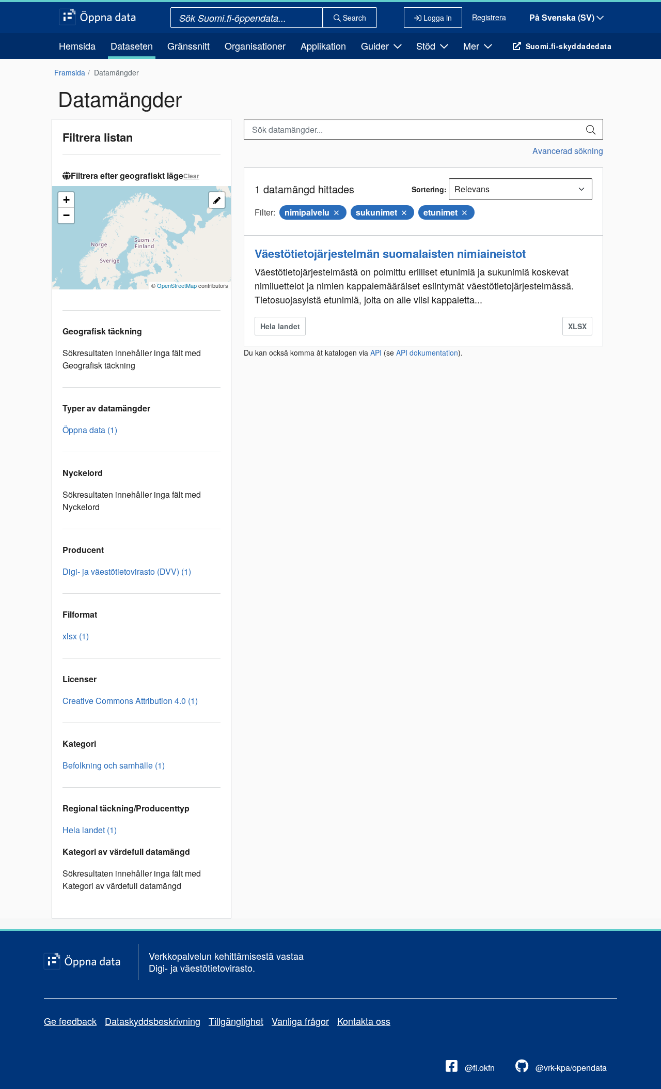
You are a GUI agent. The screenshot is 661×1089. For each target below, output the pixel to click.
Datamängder (116, 72)
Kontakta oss (363, 1020)
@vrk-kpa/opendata (570, 1067)
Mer (472, 45)
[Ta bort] (336, 212)
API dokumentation (427, 352)
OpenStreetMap (177, 285)
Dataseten (132, 45)
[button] (66, 200)
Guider (376, 45)
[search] (590, 129)
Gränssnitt (188, 45)
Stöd (427, 45)
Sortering (428, 189)
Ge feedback (70, 1020)
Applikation (323, 45)
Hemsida (77, 45)
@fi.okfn (479, 1067)
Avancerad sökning (567, 151)
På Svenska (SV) (562, 17)
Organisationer (255, 45)
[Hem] (97, 17)
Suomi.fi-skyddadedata (568, 46)
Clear (191, 175)
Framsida (69, 72)
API (376, 352)
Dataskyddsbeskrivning (152, 1020)
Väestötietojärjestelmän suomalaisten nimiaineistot (390, 253)
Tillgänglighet (236, 1020)
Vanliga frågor (300, 1020)
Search (353, 17)
